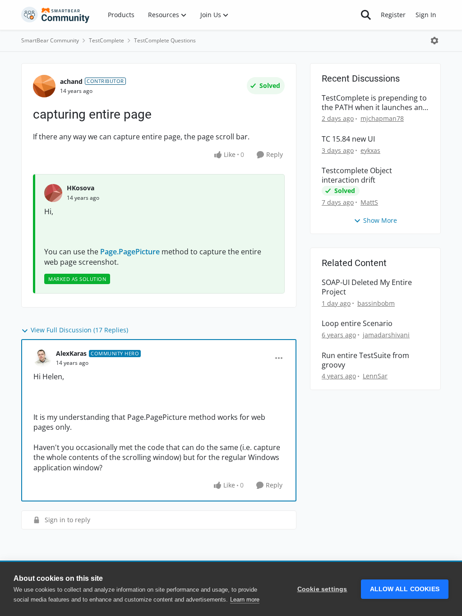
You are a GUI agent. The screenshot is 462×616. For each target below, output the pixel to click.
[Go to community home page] (55, 15)
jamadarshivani (386, 335)
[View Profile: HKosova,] (53, 193)
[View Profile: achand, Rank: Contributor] (44, 86)
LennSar (375, 376)
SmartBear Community (50, 40)
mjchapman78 (382, 118)
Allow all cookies (404, 589)
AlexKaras (71, 353)
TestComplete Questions (165, 40)
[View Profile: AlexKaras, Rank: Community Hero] (42, 358)
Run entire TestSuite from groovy (365, 360)
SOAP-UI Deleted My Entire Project (367, 287)
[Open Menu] (434, 40)
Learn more (244, 599)
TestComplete (106, 40)
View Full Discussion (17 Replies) (79, 330)
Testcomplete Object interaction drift (357, 175)
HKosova (80, 188)
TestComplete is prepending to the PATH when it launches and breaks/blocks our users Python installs (374, 102)
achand (71, 81)
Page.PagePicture (130, 252)
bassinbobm (376, 303)
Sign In (426, 14)
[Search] (365, 14)
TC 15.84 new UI (348, 139)
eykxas (370, 150)
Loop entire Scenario (357, 323)
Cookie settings (322, 589)
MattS (369, 202)
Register (393, 14)
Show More (380, 220)
